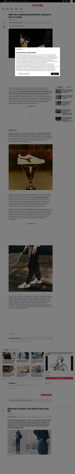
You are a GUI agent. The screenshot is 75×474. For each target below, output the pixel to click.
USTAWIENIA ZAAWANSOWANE (24, 73)
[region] (37, 61)
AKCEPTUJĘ (55, 73)
